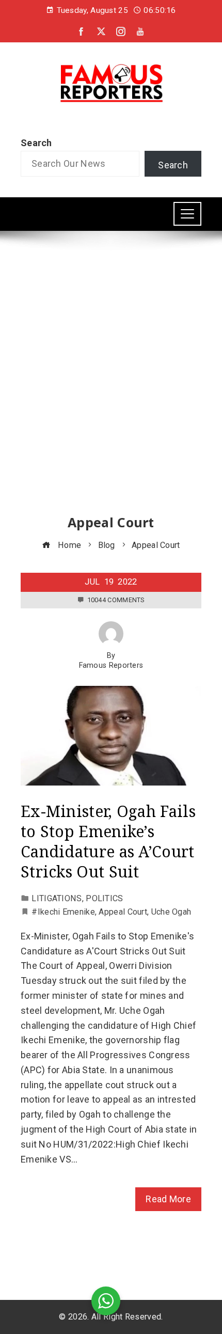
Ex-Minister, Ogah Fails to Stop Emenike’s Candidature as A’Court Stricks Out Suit (108, 841)
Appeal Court (123, 912)
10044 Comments (116, 600)
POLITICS (104, 898)
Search (36, 142)
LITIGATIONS (56, 898)
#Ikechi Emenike (63, 912)
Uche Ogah (171, 912)
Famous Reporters (111, 665)
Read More (168, 1199)
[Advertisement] (111, 382)
